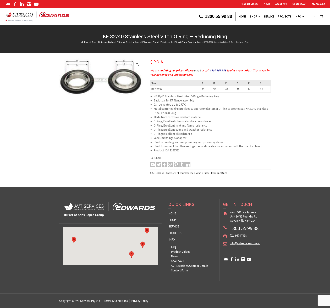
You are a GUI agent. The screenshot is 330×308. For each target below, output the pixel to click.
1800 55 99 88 (218, 16)
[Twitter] (158, 164)
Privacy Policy (139, 301)
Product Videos (249, 3)
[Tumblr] (182, 164)
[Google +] (170, 164)
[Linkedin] (22, 4)
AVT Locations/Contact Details (189, 266)
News (267, 3)
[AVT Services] (37, 16)
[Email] (8, 4)
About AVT (281, 3)
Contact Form (179, 270)
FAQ (173, 247)
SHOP (172, 220)
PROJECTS (175, 233)
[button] (137, 64)
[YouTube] (37, 4)
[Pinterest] (176, 164)
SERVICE (173, 226)
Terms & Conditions (116, 301)
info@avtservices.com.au (245, 243)
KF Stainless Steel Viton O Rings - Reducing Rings (202, 172)
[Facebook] (15, 4)
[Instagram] (29, 4)
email (197, 70)
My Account (318, 3)
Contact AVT (299, 3)
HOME (172, 213)
